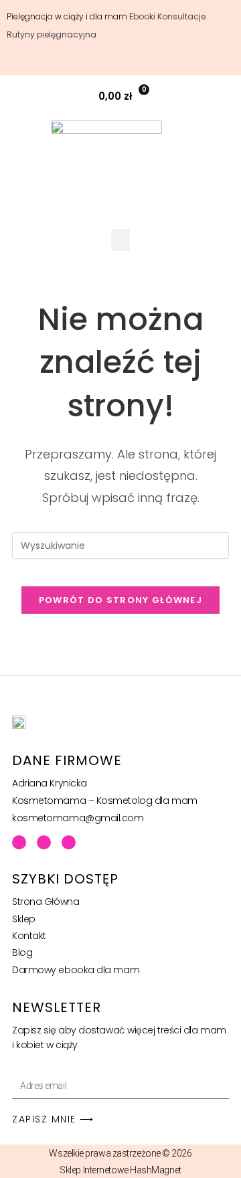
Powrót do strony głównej (120, 600)
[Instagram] (69, 842)
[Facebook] (19, 842)
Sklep (23, 919)
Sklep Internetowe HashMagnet (120, 1170)
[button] (223, 96)
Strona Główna (45, 901)
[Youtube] (44, 842)
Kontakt (29, 935)
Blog (22, 952)
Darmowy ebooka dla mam (75, 970)
